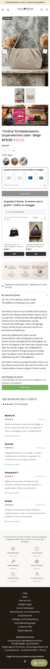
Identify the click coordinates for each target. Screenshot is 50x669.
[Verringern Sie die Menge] (4, 150)
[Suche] (41, 9)
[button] (5, 51)
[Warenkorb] (47, 9)
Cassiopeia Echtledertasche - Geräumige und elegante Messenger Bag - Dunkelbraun (35, 246)
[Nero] (6, 161)
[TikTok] (25, 661)
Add (14, 254)
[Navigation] (2, 9)
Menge (5, 146)
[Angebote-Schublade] (8, 9)
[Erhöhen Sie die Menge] (13, 150)
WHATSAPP (25, 387)
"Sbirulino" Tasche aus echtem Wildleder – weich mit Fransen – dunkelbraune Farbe (14, 246)
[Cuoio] (15, 161)
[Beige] (23, 161)
